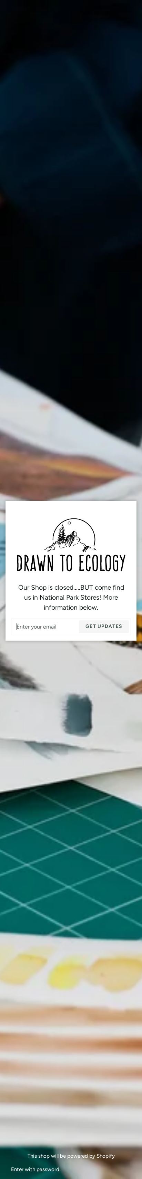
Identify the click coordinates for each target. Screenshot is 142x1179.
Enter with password (35, 1169)
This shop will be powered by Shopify (71, 1156)
